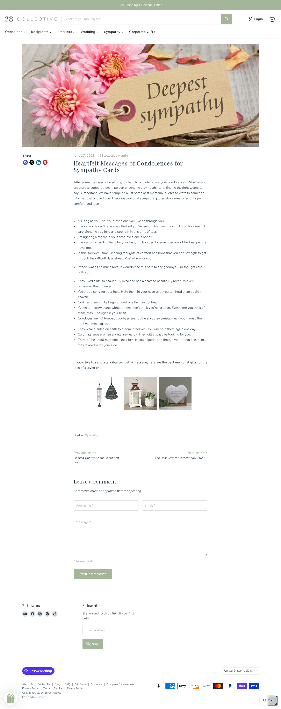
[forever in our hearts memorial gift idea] (175, 412)
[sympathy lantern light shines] (140, 412)
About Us (27, 684)
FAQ (67, 684)
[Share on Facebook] (25, 162)
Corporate (96, 684)
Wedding (88, 32)
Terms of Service (53, 688)
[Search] (226, 19)
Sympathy (113, 32)
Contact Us (43, 684)
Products (65, 32)
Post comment (93, 574)
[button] (10, 698)
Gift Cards (80, 684)
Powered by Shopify (34, 697)
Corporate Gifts (142, 32)
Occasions (14, 32)
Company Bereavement (121, 684)
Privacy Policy (30, 688)
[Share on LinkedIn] (38, 162)
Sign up (93, 644)
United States (238, 671)
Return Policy (75, 688)
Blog (57, 684)
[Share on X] (31, 162)
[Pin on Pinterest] (45, 162)
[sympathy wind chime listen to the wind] (105, 412)
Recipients (40, 32)
